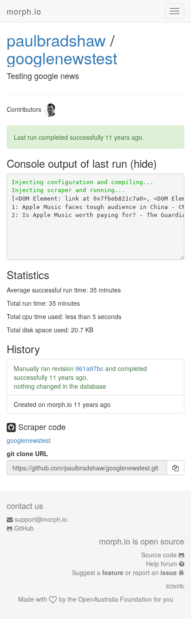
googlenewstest (62, 57)
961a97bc (89, 368)
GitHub (24, 528)
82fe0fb (175, 586)
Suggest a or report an (124, 572)
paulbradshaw (56, 39)
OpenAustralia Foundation (115, 599)
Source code (159, 554)
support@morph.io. (42, 519)
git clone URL (27, 453)
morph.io (24, 11)
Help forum (161, 563)
